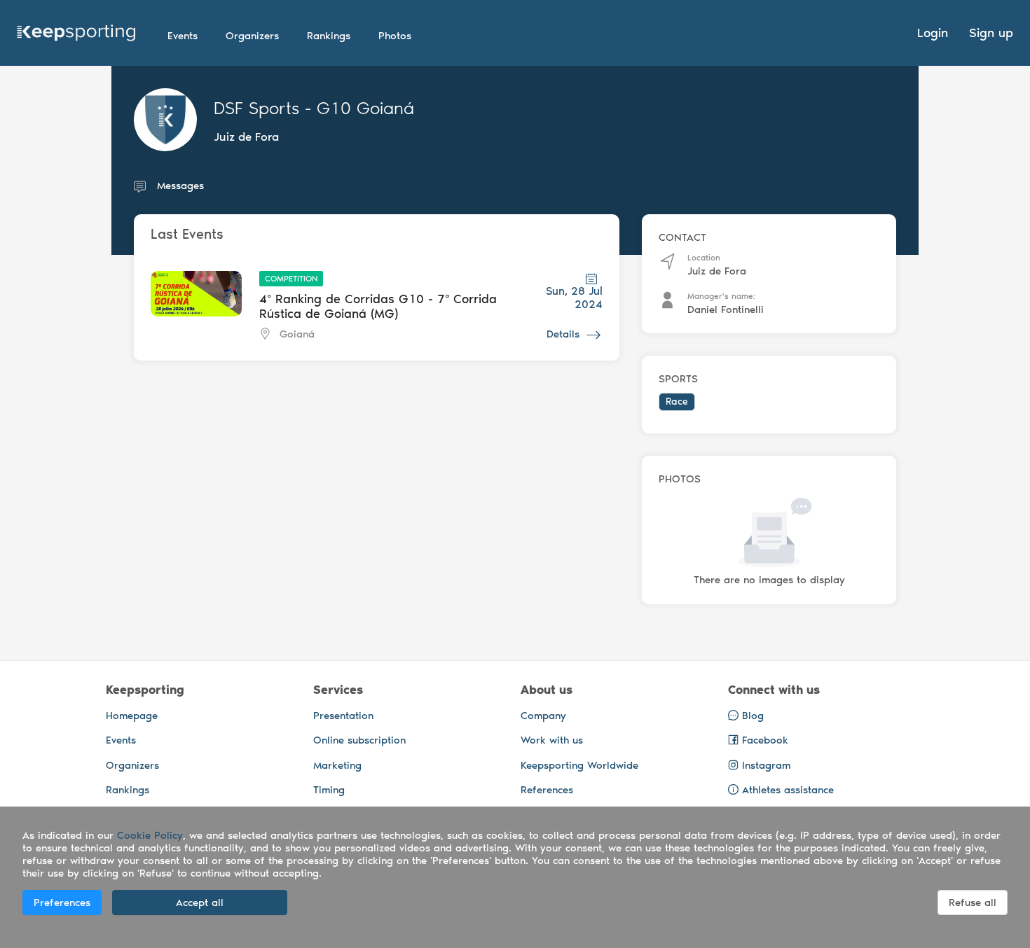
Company (543, 715)
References (547, 789)
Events (121, 740)
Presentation (343, 715)
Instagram (764, 765)
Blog (751, 715)
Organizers (132, 765)
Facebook (763, 740)
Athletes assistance (788, 789)
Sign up (991, 33)
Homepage (132, 715)
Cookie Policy (150, 835)
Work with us (552, 740)
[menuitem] (182, 35)
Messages (180, 185)
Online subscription (359, 740)
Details (563, 334)
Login (932, 33)
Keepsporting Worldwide (579, 765)
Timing (329, 789)
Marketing (337, 765)
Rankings (127, 789)
